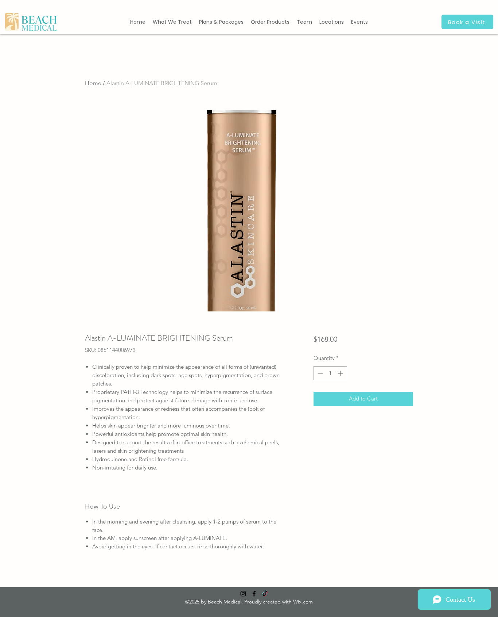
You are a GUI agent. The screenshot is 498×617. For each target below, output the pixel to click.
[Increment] (341, 373)
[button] (172, 21)
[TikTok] (265, 593)
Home (93, 83)
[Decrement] (319, 373)
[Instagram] (243, 593)
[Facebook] (254, 593)
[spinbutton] (330, 373)
